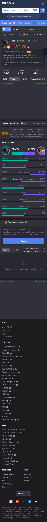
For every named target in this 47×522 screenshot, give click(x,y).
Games (4, 404)
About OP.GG (7, 327)
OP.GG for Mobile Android (12, 429)
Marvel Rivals (7, 375)
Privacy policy (8, 474)
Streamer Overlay (9, 419)
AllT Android (7, 436)
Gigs (3, 416)
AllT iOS (5, 439)
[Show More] (14, 3)
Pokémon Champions (10, 356)
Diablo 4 (5, 391)
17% (17, 29)
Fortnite (5, 388)
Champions (8, 23)
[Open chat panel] (45, 51)
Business (27, 474)
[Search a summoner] (35, 10)
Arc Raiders (6, 378)
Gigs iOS (5, 452)
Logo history (7, 337)
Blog (3, 334)
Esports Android (8, 461)
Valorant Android (9, 442)
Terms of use (7, 477)
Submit (23, 241)
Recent (15, 250)
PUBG (4, 363)
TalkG (4, 410)
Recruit (26, 481)
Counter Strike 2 (8, 385)
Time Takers (7, 397)
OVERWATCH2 (8, 369)
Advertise (27, 477)
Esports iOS (6, 464)
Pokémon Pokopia (9, 372)
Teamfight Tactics (9, 350)
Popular (6, 250)
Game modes (25, 23)
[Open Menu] (42, 3)
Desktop (5, 400)
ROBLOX (5, 366)
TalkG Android (7, 455)
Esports (5, 413)
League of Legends (9, 347)
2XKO (4, 394)
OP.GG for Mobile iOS (10, 433)
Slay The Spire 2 (8, 381)
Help (3, 481)
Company (6, 330)
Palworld (5, 353)
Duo (3, 407)
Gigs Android (7, 448)
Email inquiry (7, 484)
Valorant (5, 359)
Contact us (6, 487)
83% (8, 29)
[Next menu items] (34, 23)
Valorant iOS (7, 445)
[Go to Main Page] (6, 3)
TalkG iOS (5, 458)
